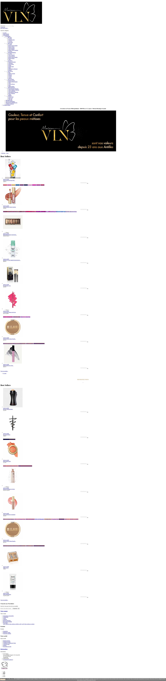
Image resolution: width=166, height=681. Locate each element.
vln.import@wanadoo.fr (8, 659)
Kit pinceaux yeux (7, 285)
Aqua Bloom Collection (13, 92)
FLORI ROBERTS (11, 52)
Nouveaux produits (7, 633)
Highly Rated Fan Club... (8, 365)
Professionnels (6, 35)
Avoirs (4, 618)
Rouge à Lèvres (11, 80)
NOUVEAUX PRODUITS (11, 102)
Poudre (9, 65)
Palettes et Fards (11, 73)
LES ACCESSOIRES (10, 101)
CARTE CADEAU (10, 103)
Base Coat (10, 98)
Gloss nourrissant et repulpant (9, 514)
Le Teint (10, 38)
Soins (9, 85)
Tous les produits (4, 371)
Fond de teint (11, 64)
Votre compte (4, 611)
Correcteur (10, 63)
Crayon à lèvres (11, 56)
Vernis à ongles (11, 48)
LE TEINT (9, 60)
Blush (9, 67)
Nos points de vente (7, 646)
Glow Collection (11, 91)
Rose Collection (11, 93)
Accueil (4, 32)
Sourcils (10, 78)
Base (9, 72)
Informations (4, 649)
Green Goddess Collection (13, 89)
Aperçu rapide (6, 179)
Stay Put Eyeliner (6, 434)
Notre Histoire (6, 34)
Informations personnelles (8, 615)
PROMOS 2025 (9, 100)
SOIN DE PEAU (10, 87)
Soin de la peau (11, 39)
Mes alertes (5, 622)
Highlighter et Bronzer (13, 68)
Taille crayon (5, 567)
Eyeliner (10, 75)
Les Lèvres (10, 42)
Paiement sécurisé (6, 641)
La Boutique (6, 36)
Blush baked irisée (7, 461)
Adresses (5, 619)
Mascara (10, 74)
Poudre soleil (11, 66)
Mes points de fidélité (7, 621)
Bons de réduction (7, 620)
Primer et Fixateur (12, 61)
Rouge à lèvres (11, 46)
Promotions (5, 631)
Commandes (5, 617)
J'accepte (3, 679)
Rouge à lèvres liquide (12, 45)
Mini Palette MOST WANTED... (10, 234)
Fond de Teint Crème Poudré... (9, 338)
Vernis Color (10, 96)
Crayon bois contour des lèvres (9, 312)
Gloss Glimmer (11, 49)
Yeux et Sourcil (11, 55)
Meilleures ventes (6, 632)
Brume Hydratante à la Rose (9, 489)
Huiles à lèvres (11, 86)
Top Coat (10, 99)
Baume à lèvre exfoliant (13, 50)
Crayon (9, 77)
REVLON (9, 43)
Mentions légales (6, 640)
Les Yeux (10, 41)
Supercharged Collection (13, 88)
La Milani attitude (6, 105)
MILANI (9, 37)
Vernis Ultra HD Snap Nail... (9, 180)
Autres (9, 94)
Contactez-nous (6, 644)
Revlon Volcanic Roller (8, 409)
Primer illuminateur (7, 594)
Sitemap (4, 645)
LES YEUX (9, 71)
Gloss (9, 59)
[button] (3, 153)
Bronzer (10, 70)
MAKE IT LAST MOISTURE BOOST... (11, 260)
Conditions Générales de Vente (9, 643)
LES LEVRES (10, 79)
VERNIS (9, 95)
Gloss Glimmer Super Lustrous (9, 207)
